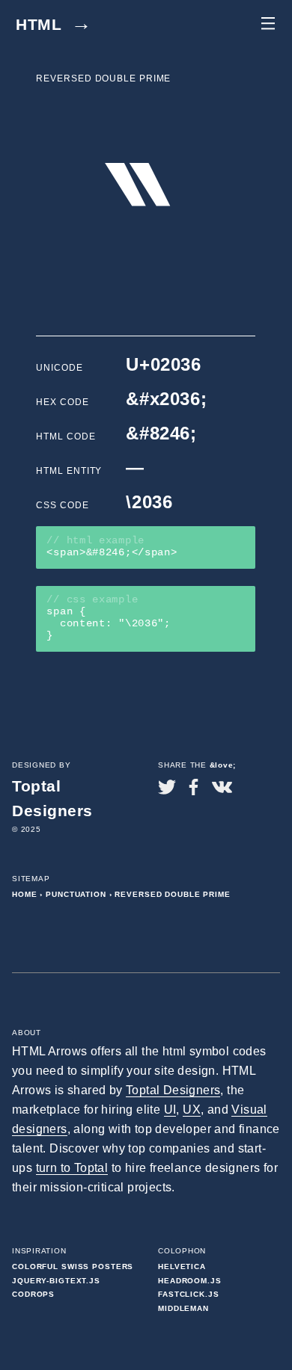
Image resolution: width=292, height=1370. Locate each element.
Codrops (33, 1294)
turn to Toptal (72, 1167)
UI (170, 1109)
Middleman (183, 1308)
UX (192, 1109)
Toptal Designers (173, 1090)
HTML (54, 24)
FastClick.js (188, 1294)
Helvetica (182, 1266)
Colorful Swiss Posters (72, 1266)
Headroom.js (190, 1281)
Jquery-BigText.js (56, 1281)
